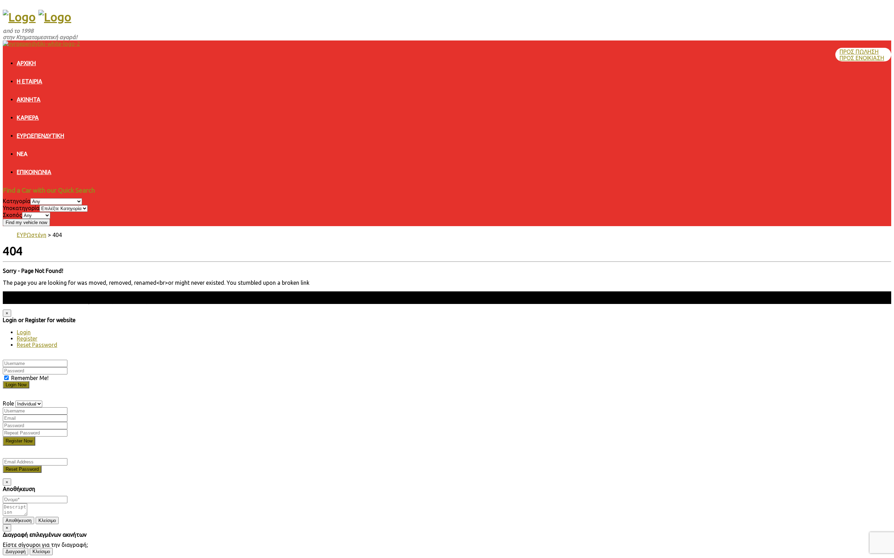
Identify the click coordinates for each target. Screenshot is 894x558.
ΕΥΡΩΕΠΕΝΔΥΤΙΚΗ (40, 136)
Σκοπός (12, 215)
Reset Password (37, 345)
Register (27, 338)
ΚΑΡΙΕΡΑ (28, 117)
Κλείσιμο (47, 520)
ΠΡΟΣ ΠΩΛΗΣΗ (859, 52)
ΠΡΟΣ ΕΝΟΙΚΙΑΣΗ (862, 58)
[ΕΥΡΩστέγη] (19, 16)
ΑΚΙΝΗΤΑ (29, 99)
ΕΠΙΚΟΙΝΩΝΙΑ (34, 172)
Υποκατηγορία (21, 208)
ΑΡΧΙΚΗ (26, 63)
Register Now (19, 441)
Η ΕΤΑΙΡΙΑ (29, 81)
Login (24, 332)
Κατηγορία (16, 201)
